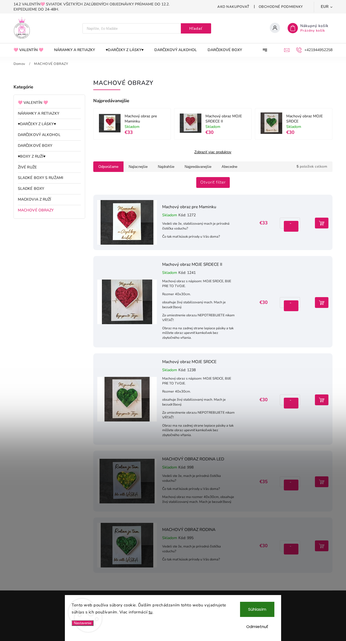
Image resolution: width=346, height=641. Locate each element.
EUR (325, 7)
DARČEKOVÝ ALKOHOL (39, 134)
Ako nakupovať (233, 6)
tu (150, 612)
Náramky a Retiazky (38, 113)
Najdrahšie (166, 167)
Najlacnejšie (138, 167)
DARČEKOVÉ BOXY (35, 145)
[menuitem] (31, 50)
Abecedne (229, 167)
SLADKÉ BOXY (31, 188)
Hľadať (195, 28)
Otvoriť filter (213, 182)
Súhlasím (257, 609)
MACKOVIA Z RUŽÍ (34, 199)
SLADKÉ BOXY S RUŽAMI (40, 177)
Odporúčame (108, 167)
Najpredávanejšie (198, 167)
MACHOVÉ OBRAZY (36, 210)
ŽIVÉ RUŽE (27, 167)
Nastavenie (82, 623)
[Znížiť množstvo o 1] (290, 226)
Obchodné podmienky (281, 6)
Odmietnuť (257, 626)
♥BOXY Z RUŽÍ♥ (31, 156)
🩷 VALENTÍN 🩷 (33, 102)
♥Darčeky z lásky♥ (37, 124)
